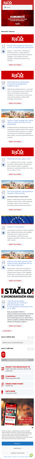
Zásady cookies (7, 456)
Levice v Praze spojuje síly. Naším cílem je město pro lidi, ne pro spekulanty (20, 122)
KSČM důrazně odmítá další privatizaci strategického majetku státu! (18, 84)
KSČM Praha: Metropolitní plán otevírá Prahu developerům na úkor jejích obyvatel (19, 263)
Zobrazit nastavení (17, 453)
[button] (32, 428)
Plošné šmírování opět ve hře (18, 159)
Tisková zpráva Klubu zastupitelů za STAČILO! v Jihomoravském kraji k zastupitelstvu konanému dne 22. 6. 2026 (20, 305)
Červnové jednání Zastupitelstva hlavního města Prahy (20, 192)
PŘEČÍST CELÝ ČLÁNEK (15, 65)
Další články (7, 331)
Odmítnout (18, 448)
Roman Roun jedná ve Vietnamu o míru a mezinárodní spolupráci (20, 46)
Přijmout (17, 443)
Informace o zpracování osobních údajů (21, 456)
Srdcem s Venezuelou (15, 227)
